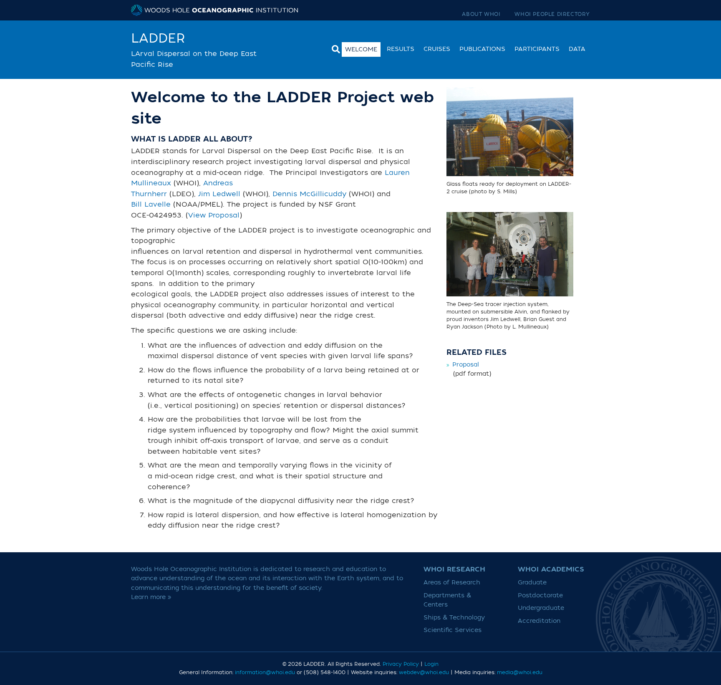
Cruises (437, 49)
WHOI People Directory (552, 14)
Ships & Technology (454, 618)
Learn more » (151, 597)
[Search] (334, 48)
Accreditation (539, 621)
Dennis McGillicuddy (309, 194)
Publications (482, 49)
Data (577, 49)
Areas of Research (452, 582)
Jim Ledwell (219, 194)
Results (400, 49)
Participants (537, 49)
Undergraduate (541, 608)
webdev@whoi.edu (424, 672)
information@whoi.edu (265, 672)
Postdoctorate (540, 595)
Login (431, 664)
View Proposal (213, 215)
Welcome (361, 49)
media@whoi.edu (519, 672)
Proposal (465, 365)
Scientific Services (453, 630)
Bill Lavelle (151, 204)
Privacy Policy (401, 664)
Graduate (532, 582)
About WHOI (481, 14)
